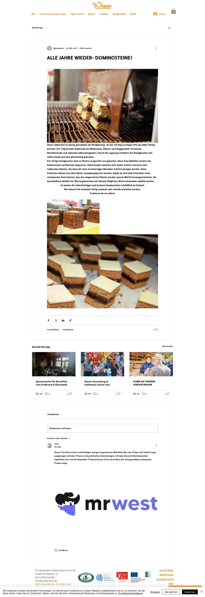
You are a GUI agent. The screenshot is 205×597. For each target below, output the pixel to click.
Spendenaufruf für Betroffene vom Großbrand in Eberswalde (51, 383)
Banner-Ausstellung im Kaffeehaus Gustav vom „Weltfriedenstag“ (96, 383)
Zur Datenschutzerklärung (130, 593)
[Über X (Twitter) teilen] (55, 320)
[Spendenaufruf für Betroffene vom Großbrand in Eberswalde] (53, 364)
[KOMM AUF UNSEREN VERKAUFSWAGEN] (151, 364)
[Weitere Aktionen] (156, 48)
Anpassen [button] (155, 591)
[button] (173, 11)
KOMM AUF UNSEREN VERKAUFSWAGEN (144, 383)
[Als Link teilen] (70, 320)
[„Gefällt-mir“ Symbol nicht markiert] (56, 550)
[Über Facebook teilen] (48, 320)
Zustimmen (190, 591)
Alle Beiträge (37, 28)
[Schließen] (201, 592)
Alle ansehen (167, 346)
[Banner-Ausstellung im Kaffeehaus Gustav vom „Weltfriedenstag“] (102, 364)
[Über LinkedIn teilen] (63, 320)
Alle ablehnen (171, 591)
